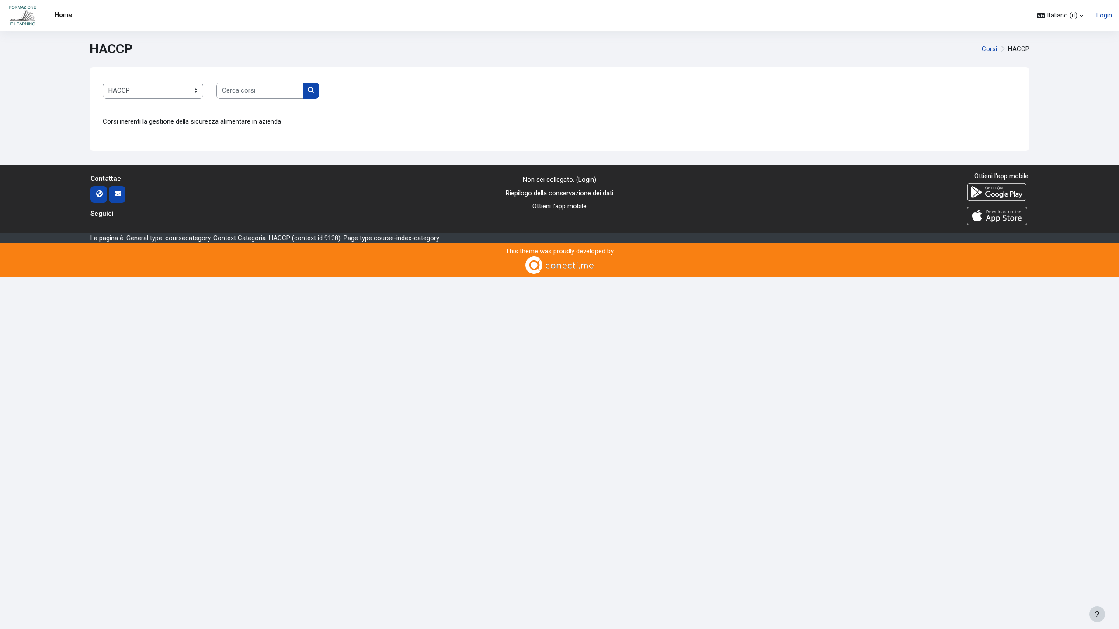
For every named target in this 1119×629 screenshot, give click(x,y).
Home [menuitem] (63, 15)
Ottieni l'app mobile (559, 206)
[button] (1060, 15)
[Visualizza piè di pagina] (1097, 614)
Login (1104, 15)
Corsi (989, 49)
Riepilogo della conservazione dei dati (559, 193)
